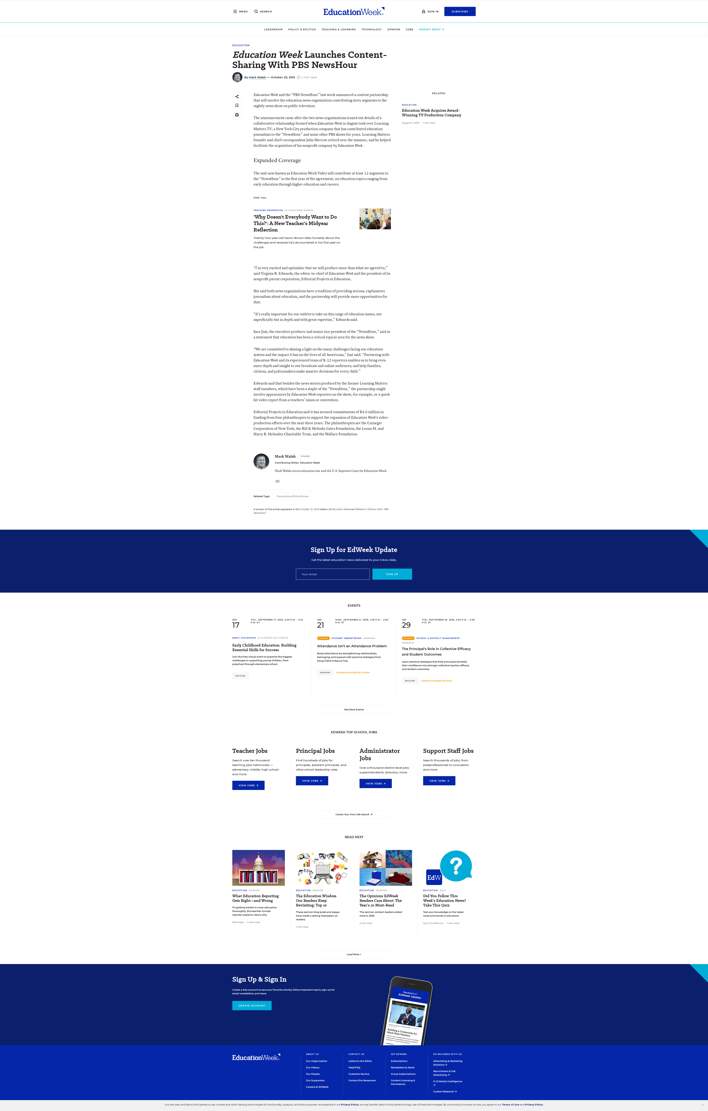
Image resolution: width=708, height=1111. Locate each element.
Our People (313, 1074)
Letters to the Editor (360, 1061)
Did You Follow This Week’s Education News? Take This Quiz (444, 901)
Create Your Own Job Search (353, 814)
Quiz (443, 890)
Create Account (252, 1005)
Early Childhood (244, 638)
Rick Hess (238, 922)
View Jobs (247, 785)
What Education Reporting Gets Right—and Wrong (255, 898)
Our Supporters (315, 1080)
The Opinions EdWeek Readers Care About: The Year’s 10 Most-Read (381, 901)
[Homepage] (354, 11)
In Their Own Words (299, 210)
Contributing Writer (287, 462)
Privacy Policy (350, 1104)
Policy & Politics (302, 29)
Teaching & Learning (339, 29)
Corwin (365, 672)
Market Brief (430, 29)
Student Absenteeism (346, 638)
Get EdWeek (399, 1054)
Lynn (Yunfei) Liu (433, 923)
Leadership (273, 29)
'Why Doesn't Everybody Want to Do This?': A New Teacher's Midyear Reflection (295, 223)
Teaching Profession (268, 210)
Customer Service (358, 1074)
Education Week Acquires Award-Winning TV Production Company (431, 112)
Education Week (310, 462)
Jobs (409, 29)
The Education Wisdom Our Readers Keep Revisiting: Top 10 (316, 901)
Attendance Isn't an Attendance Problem (352, 646)
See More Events (354, 709)
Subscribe (460, 11)
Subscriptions (399, 1061)
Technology (372, 29)
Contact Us (356, 1054)
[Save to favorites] (236, 105)
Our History (313, 1067)
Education (241, 45)
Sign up (392, 574)
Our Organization (316, 1061)
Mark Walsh (257, 77)
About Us (312, 1054)
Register (240, 676)
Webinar (369, 638)
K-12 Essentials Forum (273, 638)
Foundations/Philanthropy (293, 496)
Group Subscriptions (403, 1074)
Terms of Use (510, 1104)
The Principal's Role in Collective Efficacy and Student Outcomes (436, 651)
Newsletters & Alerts (402, 1067)
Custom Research (444, 1091)
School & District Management (438, 638)
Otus (449, 680)
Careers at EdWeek (317, 1087)
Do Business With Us (447, 1054)
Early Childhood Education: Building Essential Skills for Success (264, 647)
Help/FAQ (354, 1067)
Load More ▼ (354, 954)
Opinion (393, 29)
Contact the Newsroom (362, 1080)
